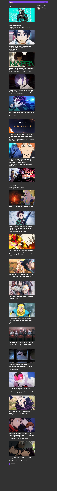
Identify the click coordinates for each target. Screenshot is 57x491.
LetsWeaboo (10, 4)
